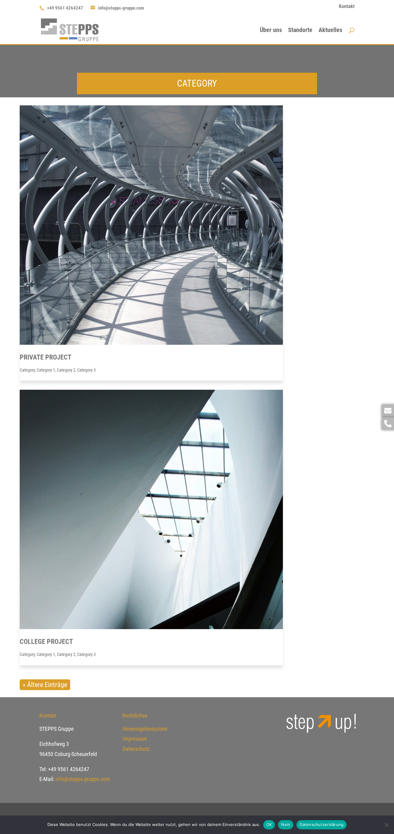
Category (27, 370)
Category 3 (86, 370)
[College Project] (151, 509)
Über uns (271, 31)
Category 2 (66, 370)
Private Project (45, 357)
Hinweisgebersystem (145, 729)
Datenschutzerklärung (322, 824)
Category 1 (46, 370)
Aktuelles (330, 31)
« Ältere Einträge (45, 685)
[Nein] (386, 825)
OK (269, 824)
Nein (285, 824)
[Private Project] (151, 225)
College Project (46, 641)
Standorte (300, 31)
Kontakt (347, 6)
